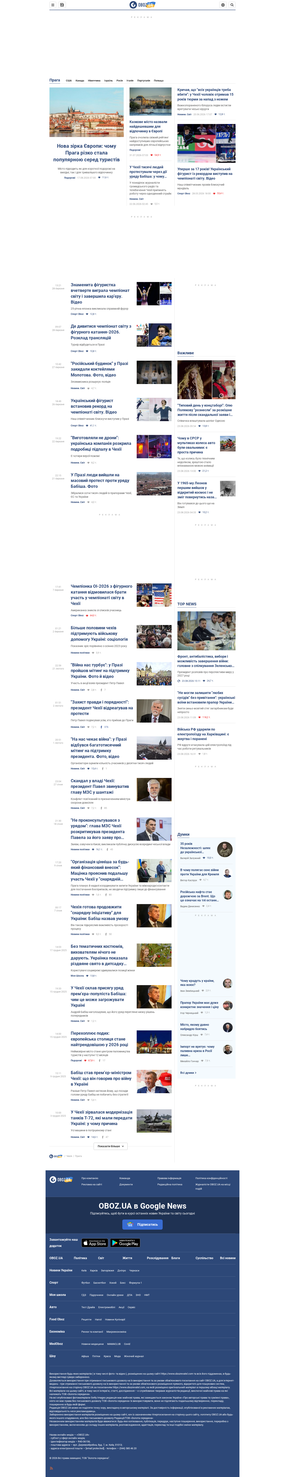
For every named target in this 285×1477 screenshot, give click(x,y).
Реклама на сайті (91, 1184)
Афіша (85, 1356)
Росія (120, 80)
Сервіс (131, 1307)
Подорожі (69, 177)
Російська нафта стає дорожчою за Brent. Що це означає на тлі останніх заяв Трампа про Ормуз (199, 896)
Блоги (175, 1258)
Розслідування (157, 1258)
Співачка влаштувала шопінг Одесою (201, 420)
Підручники (96, 1295)
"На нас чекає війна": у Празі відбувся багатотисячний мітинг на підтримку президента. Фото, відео (99, 748)
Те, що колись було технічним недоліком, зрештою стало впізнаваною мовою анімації (196, 462)
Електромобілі (106, 1307)
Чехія (69, 1156)
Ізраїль (108, 80)
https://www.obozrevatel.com (177, 1373)
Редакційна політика (169, 1184)
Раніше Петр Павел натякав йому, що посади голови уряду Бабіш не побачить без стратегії (99, 1092)
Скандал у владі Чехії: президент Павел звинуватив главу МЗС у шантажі (100, 786)
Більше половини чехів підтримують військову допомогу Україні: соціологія (99, 633)
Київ (83, 1270)
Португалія (143, 80)
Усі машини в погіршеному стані (91, 1130)
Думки (183, 834)
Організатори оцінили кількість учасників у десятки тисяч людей (112, 763)
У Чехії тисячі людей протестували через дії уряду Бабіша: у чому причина (148, 172)
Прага (54, 80)
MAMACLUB (114, 1344)
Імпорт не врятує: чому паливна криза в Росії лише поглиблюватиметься (197, 1051)
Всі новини (228, 1258)
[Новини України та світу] (55, 1157)
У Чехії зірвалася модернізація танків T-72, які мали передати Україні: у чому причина (101, 1118)
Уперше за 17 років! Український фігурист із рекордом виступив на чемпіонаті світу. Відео (204, 174)
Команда (124, 1178)
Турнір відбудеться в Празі (87, 344)
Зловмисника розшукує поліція (91, 381)
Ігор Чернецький (189, 1013)
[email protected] (95, 1448)
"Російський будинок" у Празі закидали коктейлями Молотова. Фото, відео (99, 369)
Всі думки (187, 1073)
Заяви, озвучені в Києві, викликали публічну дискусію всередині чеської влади (120, 844)
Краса (107, 1356)
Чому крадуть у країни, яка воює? (197, 983)
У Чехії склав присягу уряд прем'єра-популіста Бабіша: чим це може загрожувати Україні (98, 997)
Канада (80, 80)
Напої (98, 1319)
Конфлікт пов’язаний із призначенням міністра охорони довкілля (100, 800)
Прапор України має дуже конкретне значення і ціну (199, 1005)
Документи (126, 1184)
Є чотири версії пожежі (85, 455)
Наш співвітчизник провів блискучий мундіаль (200, 186)
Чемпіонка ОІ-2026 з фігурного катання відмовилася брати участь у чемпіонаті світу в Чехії (101, 595)
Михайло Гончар (189, 1061)
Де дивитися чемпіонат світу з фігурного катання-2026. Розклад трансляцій (101, 332)
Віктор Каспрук (188, 880)
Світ (101, 1258)
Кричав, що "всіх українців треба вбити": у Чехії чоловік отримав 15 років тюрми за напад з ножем (205, 94)
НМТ (147, 1295)
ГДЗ (83, 1295)
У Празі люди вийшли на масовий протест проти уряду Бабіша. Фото (100, 480)
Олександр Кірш (189, 1035)
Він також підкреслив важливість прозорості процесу (99, 927)
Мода (117, 1356)
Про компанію (89, 1178)
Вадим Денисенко (190, 906)
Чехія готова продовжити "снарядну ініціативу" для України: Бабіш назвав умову (99, 912)
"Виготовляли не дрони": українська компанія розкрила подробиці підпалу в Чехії (101, 443)
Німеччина (94, 80)
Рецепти (86, 1319)
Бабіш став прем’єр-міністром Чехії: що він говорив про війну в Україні (101, 1078)
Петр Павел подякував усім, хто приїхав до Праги (102, 720)
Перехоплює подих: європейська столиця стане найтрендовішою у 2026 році (99, 1039)
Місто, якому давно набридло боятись (194, 1027)
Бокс (123, 1282)
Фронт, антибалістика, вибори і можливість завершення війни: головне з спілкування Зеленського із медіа (206, 661)
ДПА (129, 1295)
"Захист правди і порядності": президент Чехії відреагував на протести (102, 708)
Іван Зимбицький (189, 991)
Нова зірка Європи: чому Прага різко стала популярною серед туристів (86, 152)
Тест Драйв (88, 1307)
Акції (121, 1307)
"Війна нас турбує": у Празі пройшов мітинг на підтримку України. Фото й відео (100, 671)
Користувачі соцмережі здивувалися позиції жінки (103, 970)
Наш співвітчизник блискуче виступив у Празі (100, 418)
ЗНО (138, 1295)
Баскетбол (99, 1282)
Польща (158, 80)
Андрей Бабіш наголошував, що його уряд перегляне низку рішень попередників (113, 1013)
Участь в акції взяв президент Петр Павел (97, 683)
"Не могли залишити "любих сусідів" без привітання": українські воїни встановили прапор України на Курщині (206, 698)
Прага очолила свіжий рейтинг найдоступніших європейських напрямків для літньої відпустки (150, 141)
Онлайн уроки (115, 1295)
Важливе (185, 353)
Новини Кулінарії (115, 1319)
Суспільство (204, 1258)
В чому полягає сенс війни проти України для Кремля (199, 872)
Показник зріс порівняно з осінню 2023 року (99, 646)
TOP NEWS (186, 604)
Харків (94, 1270)
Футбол (85, 1282)
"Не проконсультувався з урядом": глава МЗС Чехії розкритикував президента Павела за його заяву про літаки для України (98, 829)
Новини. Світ (137, 199)
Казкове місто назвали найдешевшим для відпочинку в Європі (148, 126)
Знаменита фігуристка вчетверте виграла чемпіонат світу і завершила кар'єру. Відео (100, 293)
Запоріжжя (107, 1270)
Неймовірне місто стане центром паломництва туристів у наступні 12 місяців (100, 1053)
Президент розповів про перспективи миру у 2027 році (205, 673)
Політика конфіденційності (211, 1178)
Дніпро (121, 1270)
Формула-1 (135, 1282)
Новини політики (80, 652)
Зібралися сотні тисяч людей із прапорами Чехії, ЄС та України (101, 494)
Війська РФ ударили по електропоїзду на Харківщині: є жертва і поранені (203, 734)
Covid (127, 1344)
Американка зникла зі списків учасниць (96, 610)
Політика (80, 1258)
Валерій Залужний (190, 858)
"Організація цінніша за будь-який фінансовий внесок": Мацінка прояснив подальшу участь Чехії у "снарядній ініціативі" (100, 870)
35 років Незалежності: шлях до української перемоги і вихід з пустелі (195, 848)
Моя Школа (77, 975)
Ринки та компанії (92, 1331)
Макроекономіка (116, 1331)
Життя (127, 1258)
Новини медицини (92, 1344)
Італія (130, 80)
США (69, 80)
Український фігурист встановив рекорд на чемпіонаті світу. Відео (94, 406)
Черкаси (134, 1270)
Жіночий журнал (134, 1356)
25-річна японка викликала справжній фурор (99, 308)
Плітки (96, 1356)
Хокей (113, 1282)
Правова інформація (169, 1178)
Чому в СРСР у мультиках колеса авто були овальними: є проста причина (196, 445)
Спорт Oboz (183, 193)
